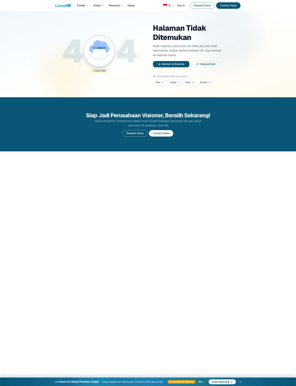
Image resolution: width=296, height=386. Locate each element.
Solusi (97, 5)
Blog (188, 82)
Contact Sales (228, 5)
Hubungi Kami (208, 64)
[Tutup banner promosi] (240, 381)
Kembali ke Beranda (173, 64)
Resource (114, 5)
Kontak (203, 82)
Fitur (158, 82)
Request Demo (202, 5)
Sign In (181, 5)
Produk (81, 5)
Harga (131, 5)
